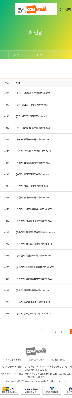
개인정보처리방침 (14, 359)
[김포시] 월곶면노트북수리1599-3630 (33, 290)
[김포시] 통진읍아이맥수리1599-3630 (33, 301)
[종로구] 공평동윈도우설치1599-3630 (33, 93)
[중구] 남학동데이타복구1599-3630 (32, 116)
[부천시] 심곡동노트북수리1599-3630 (33, 162)
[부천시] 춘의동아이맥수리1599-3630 (33, 174)
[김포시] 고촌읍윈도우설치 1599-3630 (33, 151)
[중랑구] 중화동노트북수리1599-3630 (33, 139)
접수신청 (65, 9)
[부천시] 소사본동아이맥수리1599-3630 (34, 209)
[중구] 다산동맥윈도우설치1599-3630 (33, 127)
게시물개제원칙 (58, 359)
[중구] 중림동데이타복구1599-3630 (32, 104)
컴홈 (32, 9)
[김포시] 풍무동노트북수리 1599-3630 (33, 313)
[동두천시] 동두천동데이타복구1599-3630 (35, 267)
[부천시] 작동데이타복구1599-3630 (32, 185)
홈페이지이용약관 (36, 359)
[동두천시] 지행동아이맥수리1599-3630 (34, 220)
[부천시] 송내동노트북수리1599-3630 (33, 197)
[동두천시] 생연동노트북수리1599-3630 (34, 255)
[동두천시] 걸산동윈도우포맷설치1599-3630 (36, 232)
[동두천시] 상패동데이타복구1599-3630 (34, 243)
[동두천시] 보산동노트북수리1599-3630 (34, 278)
